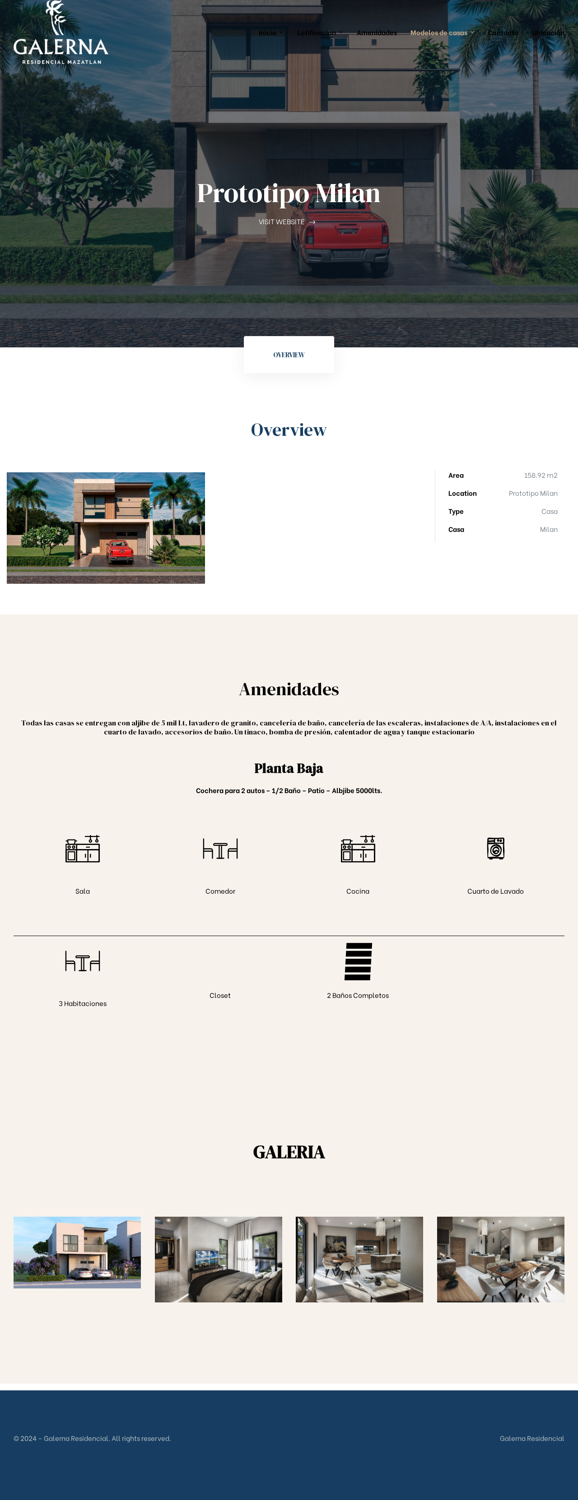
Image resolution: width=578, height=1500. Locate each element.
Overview (289, 355)
